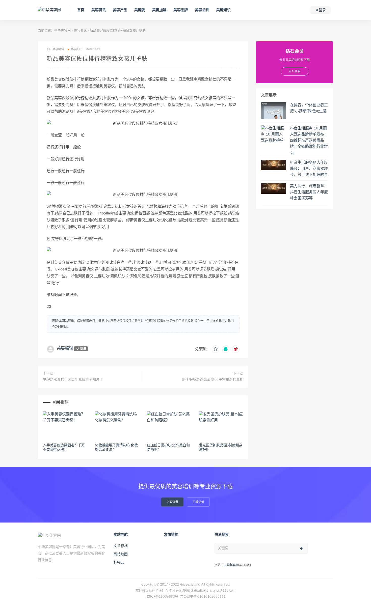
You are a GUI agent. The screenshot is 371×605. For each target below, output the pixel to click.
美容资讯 (98, 10)
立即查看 (172, 502)
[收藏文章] (215, 349)
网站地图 (121, 554)
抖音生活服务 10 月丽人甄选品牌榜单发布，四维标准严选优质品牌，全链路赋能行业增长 (309, 140)
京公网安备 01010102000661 (203, 596)
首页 (80, 10)
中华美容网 (62, 30)
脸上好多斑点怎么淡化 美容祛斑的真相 (212, 379)
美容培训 (202, 10)
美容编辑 (65, 348)
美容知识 (223, 10)
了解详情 (198, 502)
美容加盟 (159, 10)
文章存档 (121, 546)
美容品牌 (180, 10)
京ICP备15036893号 (162, 596)
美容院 (139, 10)
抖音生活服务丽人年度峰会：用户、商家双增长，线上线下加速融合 (309, 169)
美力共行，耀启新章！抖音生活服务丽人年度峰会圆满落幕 (309, 192)
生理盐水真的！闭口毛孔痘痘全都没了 (73, 379)
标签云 (119, 562)
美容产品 (120, 10)
